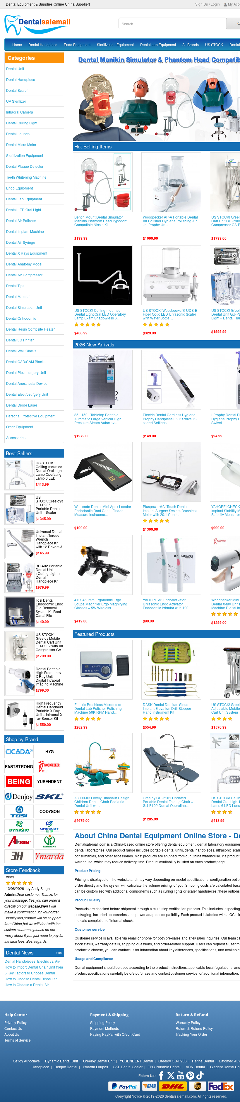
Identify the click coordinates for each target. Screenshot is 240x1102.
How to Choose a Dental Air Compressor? (27, 984)
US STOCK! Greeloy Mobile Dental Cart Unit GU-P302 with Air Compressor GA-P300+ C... (49, 644)
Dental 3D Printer (20, 339)
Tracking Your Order (191, 1034)
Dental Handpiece (42, 44)
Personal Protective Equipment (30, 415)
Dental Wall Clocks (21, 350)
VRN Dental (195, 1066)
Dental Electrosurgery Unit (27, 394)
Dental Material (18, 296)
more (59, 953)
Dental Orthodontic (21, 318)
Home (17, 44)
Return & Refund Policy (194, 1028)
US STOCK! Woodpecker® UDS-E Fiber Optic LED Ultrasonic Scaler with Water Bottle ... (170, 314)
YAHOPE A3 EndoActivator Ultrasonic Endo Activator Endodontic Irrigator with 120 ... (167, 603)
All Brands (190, 44)
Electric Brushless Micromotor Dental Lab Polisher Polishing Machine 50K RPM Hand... (98, 708)
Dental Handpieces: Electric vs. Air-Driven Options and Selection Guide (33, 961)
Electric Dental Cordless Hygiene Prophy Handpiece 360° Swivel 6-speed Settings (170, 418)
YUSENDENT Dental (136, 1060)
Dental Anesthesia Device (26, 383)
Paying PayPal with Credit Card (115, 1034)
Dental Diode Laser (21, 404)
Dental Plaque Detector (24, 166)
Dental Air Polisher (21, 220)
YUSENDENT (49, 781)
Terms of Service (17, 1039)
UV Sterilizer (16, 101)
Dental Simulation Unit (24, 307)
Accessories (15, 437)
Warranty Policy (188, 1022)
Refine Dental (203, 1060)
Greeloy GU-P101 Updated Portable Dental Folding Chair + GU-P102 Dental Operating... (168, 801)
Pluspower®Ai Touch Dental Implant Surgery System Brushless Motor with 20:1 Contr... (170, 510)
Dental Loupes (18, 133)
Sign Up (201, 3)
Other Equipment (19, 426)
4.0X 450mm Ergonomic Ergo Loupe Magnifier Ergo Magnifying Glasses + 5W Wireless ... (100, 603)
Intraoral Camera (19, 111)
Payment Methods (104, 1028)
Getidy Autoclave (26, 1060)
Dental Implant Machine (25, 231)
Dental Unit (15, 68)
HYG (49, 751)
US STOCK (214, 44)
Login (215, 3)
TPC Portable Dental (164, 1066)
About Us (11, 1034)
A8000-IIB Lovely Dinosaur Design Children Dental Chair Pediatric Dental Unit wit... (101, 801)
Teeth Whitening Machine (26, 177)
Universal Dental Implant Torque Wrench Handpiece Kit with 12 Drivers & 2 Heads (49, 541)
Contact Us (13, 1028)
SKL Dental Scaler (128, 1066)
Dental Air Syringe (20, 242)
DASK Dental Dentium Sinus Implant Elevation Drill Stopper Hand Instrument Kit (167, 708)
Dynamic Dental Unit (61, 1060)
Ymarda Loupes (95, 1066)
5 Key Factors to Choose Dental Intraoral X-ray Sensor (30, 973)
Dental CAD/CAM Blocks (25, 361)
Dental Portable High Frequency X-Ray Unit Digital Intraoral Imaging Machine (49, 676)
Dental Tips (15, 285)
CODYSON (50, 811)
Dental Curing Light (21, 122)
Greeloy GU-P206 (172, 1060)
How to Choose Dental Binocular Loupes (31, 978)
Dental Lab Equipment (158, 44)
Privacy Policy (15, 1022)
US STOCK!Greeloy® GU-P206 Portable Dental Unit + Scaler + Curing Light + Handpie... (50, 509)
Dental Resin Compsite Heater (30, 328)
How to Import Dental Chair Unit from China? (34, 967)
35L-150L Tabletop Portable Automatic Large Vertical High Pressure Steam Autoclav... (97, 418)
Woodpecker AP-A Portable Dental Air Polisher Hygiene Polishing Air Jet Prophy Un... (170, 220)
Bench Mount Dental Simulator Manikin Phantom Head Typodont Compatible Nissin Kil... (100, 220)
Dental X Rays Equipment (26, 252)
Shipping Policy (102, 1022)
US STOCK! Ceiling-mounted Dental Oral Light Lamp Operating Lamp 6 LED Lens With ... (49, 472)
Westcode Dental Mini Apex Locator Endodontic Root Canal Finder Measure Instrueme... (102, 510)
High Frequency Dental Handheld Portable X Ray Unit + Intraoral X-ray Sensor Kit (49, 710)
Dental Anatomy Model (24, 263)
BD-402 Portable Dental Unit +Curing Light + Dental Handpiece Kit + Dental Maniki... (49, 575)
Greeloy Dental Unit (98, 1060)
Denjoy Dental (65, 1066)
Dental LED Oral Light (23, 209)
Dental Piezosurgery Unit (26, 372)
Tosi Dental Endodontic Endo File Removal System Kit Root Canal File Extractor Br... (49, 609)
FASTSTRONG (19, 766)
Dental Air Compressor (24, 274)
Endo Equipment (77, 44)
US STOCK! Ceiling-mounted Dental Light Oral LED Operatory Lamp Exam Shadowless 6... (100, 314)
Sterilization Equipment (115, 44)
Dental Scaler (17, 90)
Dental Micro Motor (21, 144)
